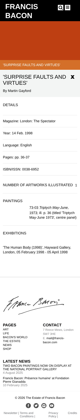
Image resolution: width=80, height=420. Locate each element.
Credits (72, 413)
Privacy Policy (53, 414)
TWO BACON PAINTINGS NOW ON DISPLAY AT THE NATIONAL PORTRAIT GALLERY (37, 367)
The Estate (11, 341)
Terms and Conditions (27, 414)
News (7, 345)
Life (6, 333)
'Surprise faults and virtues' (31, 65)
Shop (7, 349)
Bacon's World (15, 337)
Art (6, 329)
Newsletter (10, 413)
